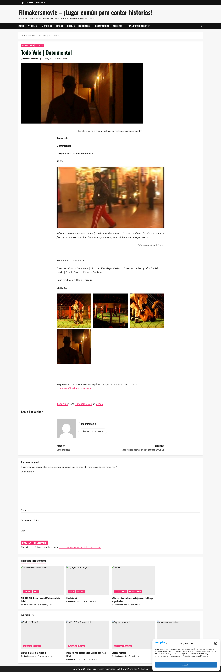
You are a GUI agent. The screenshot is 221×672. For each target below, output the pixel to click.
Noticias (59, 26)
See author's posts (92, 431)
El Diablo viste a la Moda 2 (33, 652)
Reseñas (71, 26)
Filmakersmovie (30, 58)
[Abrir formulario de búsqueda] (202, 26)
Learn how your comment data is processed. (80, 547)
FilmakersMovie (83, 403)
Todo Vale (62, 403)
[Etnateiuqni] (87, 580)
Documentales (28, 45)
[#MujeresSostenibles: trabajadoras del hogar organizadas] (133, 580)
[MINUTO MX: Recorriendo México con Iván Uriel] (42, 580)
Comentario (27, 471)
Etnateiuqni (71, 598)
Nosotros (117, 26)
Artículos (47, 26)
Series (36, 591)
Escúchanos (84, 26)
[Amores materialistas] (178, 635)
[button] (216, 643)
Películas (32, 26)
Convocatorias (102, 26)
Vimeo (99, 403)
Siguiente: (142, 447)
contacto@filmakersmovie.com (74, 388)
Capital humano (119, 652)
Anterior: (63, 447)
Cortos (72, 591)
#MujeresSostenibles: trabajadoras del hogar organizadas (133, 599)
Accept (186, 664)
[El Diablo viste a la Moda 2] (42, 635)
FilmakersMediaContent (139, 26)
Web (23, 530)
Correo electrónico (30, 520)
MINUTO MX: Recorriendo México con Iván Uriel (40, 599)
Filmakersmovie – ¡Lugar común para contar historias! (85, 12)
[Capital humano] (133, 635)
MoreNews (128, 669)
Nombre (25, 510)
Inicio (21, 26)
